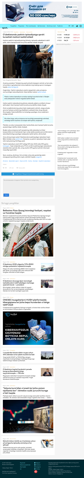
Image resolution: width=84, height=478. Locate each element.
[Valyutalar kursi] (77, 26)
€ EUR (60, 37)
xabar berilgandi (13, 87)
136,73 (66, 40)
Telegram (37, 462)
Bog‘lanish (22, 462)
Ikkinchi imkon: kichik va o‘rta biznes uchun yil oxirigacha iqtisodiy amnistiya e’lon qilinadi (19, 443)
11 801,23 (67, 35)
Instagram (38, 467)
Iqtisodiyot (12, 262)
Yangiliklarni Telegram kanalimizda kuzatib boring (29, 174)
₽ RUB (60, 40)
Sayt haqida (23, 467)
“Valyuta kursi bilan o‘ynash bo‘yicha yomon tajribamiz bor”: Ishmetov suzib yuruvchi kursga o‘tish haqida (25, 390)
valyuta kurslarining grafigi (63, 44)
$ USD (60, 35)
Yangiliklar (13, 26)
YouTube (37, 469)
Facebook (38, 465)
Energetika (12, 350)
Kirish (6, 195)
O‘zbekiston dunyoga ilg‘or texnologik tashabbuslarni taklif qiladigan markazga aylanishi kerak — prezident (18, 283)
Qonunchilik (13, 438)
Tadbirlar (60, 26)
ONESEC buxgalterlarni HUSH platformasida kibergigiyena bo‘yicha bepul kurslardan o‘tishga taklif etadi (26, 302)
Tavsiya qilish (21, 168)
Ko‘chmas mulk (51, 26)
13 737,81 (67, 37)
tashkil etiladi (41, 92)
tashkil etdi (19, 139)
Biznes (12, 208)
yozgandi (39, 157)
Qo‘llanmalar (41, 26)
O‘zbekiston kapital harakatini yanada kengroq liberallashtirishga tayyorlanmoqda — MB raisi (17, 371)
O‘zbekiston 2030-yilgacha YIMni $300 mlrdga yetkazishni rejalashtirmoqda (18, 265)
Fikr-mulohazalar (31, 26)
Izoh (12, 168)
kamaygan (6, 146)
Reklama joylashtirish (25, 465)
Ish (20, 469)
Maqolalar (21, 26)
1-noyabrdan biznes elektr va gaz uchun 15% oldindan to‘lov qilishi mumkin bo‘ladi (18, 354)
